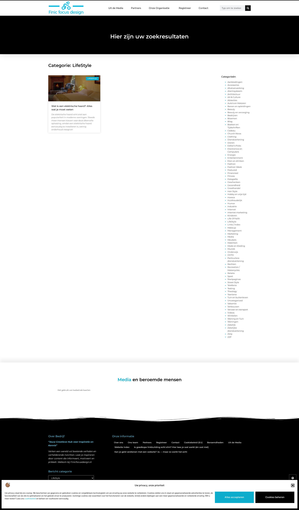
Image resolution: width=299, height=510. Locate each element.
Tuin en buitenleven (238, 297)
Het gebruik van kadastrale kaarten (74, 390)
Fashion (232, 164)
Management (235, 230)
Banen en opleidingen (239, 106)
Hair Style (232, 191)
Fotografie (233, 179)
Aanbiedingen (235, 82)
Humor (231, 203)
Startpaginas (234, 279)
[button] (292, 485)
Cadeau (231, 130)
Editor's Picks (234, 145)
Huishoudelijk (235, 200)
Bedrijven (232, 115)
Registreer (185, 8)
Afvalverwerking (236, 88)
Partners (136, 8)
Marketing (233, 234)
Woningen (233, 321)
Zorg (230, 334)
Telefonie (232, 285)
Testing (231, 288)
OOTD (231, 255)
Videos (231, 312)
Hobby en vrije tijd (237, 194)
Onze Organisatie (159, 8)
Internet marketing (237, 212)
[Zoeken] (248, 8)
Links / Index (234, 224)
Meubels (232, 240)
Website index (121, 447)
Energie (232, 155)
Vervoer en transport (238, 309)
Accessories (233, 85)
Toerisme (232, 294)
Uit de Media (115, 8)
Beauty (231, 109)
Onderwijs (233, 252)
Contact (203, 8)
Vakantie (232, 303)
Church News (234, 133)
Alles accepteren (234, 497)
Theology (232, 291)
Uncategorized (235, 300)
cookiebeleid (30, 498)
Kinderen (232, 215)
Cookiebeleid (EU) (193, 442)
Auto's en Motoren (237, 103)
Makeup (232, 227)
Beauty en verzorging (238, 112)
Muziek (231, 249)
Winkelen (232, 315)
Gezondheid (234, 185)
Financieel (233, 173)
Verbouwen (233, 306)
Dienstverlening (236, 139)
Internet (232, 209)
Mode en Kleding (236, 246)
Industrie (232, 206)
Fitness (231, 176)
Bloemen (232, 118)
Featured (232, 170)
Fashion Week (235, 167)
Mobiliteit (232, 243)
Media (231, 236)
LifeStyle (232, 221)
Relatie (231, 273)
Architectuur (234, 94)
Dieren (231, 142)
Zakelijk (232, 325)
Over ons (118, 442)
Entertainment (235, 158)
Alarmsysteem (235, 91)
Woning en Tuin (236, 318)
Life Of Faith (234, 218)
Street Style (233, 282)
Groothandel (234, 188)
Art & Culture (234, 97)
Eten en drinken (236, 161)
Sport (230, 276)
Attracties (232, 100)
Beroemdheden (215, 442)
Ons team (133, 442)
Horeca (231, 197)
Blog (230, 121)
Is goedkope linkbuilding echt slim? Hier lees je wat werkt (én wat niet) (171, 447)
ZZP (229, 337)
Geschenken (234, 182)
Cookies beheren (274, 497)
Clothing (232, 136)
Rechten (232, 264)
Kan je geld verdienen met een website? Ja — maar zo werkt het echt (150, 452)
